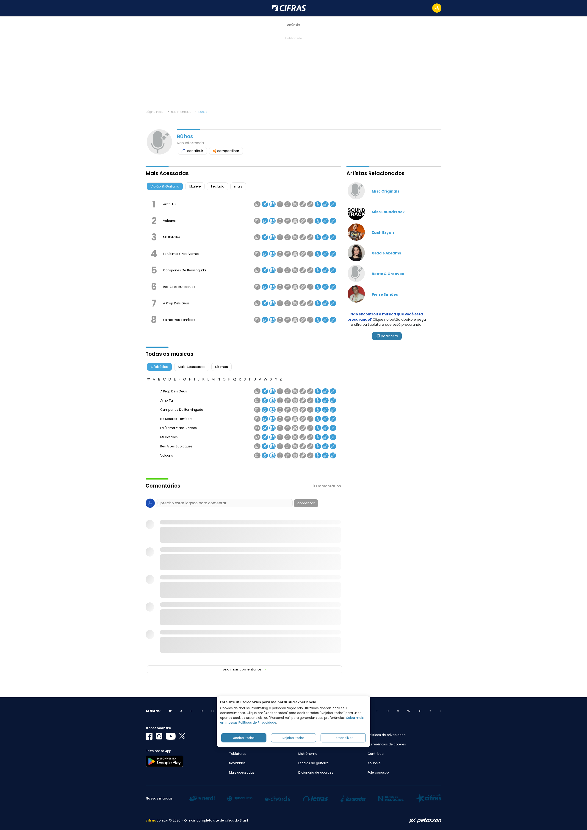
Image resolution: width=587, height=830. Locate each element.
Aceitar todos (244, 737)
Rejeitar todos (293, 737)
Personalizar (343, 737)
